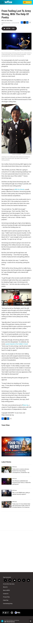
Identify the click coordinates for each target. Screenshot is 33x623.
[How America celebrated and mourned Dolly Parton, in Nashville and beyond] (7, 481)
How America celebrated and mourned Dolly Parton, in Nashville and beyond (21, 482)
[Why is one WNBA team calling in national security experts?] (7, 493)
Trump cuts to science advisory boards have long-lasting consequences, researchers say (20, 470)
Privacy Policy (6, 597)
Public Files (5, 600)
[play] (2, 621)
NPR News (14, 466)
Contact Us (5, 593)
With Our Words (19, 189)
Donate (28, 2)
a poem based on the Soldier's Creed (16, 344)
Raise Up (25, 405)
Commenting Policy (8, 603)
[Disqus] (16, 551)
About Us (5, 587)
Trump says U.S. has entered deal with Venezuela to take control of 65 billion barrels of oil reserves (21, 505)
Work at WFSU (6, 590)
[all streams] (31, 621)
